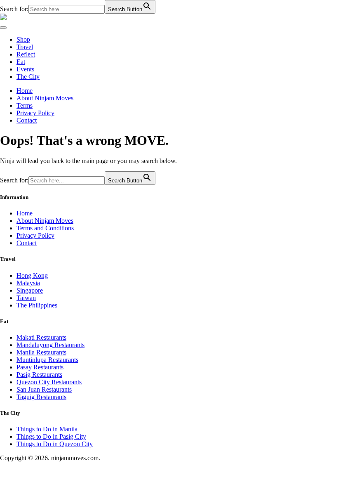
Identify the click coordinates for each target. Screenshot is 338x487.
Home (24, 90)
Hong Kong (32, 275)
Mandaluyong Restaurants (50, 344)
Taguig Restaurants (41, 396)
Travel (24, 46)
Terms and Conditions (45, 228)
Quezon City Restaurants (49, 381)
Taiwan (26, 297)
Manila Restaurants (41, 352)
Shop (23, 39)
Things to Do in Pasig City (51, 436)
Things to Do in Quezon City (54, 443)
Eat (20, 61)
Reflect (25, 54)
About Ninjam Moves (44, 98)
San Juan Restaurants (44, 389)
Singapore (29, 290)
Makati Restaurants (41, 337)
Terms (24, 105)
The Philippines (36, 305)
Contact (26, 120)
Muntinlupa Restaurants (47, 359)
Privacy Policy (35, 112)
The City (28, 76)
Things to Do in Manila (46, 429)
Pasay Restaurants (39, 367)
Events (25, 69)
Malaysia (28, 282)
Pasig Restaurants (39, 374)
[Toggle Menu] (3, 27)
